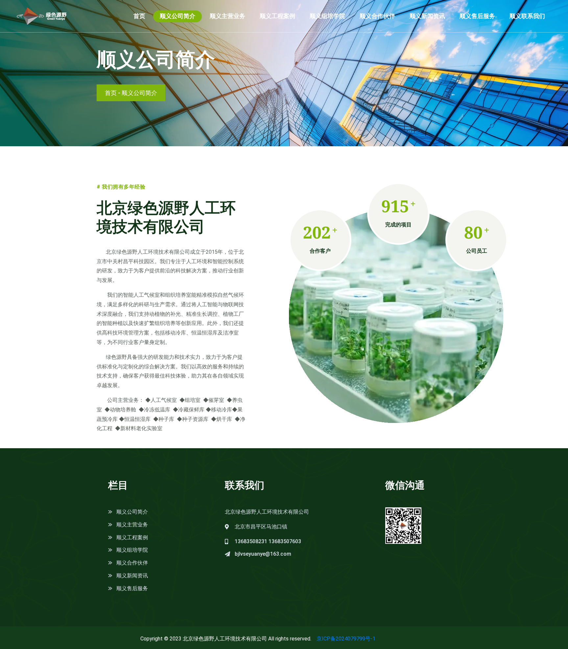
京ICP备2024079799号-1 (346, 639)
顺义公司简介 (177, 15)
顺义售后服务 (477, 15)
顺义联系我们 (527, 15)
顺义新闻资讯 (427, 15)
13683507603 (285, 541)
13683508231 (251, 541)
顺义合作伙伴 (377, 15)
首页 (139, 15)
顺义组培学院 (327, 15)
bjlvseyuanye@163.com (263, 554)
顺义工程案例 (277, 15)
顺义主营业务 (227, 15)
